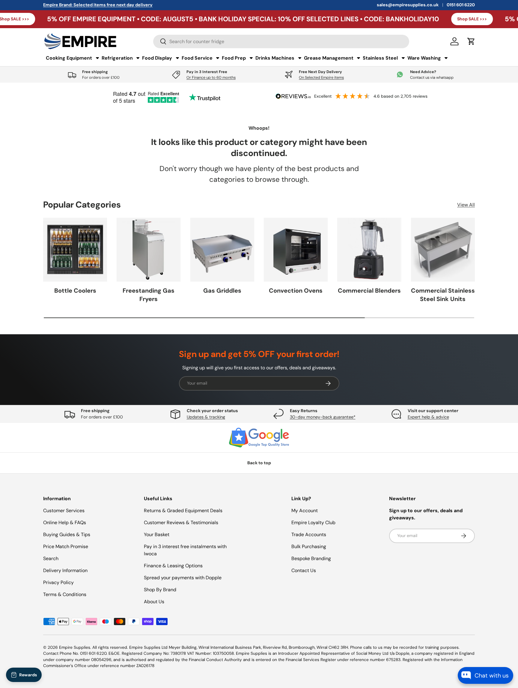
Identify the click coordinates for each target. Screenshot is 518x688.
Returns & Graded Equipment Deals (183, 510)
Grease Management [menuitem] (328, 58)
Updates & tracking (206, 417)
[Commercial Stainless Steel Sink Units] (443, 249)
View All (466, 205)
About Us (154, 601)
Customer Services (64, 510)
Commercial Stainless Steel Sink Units (443, 295)
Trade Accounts (308, 534)
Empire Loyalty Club (313, 522)
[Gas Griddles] (222, 249)
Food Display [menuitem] (157, 58)
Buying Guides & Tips (66, 534)
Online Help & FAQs (64, 522)
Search (50, 558)
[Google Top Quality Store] (259, 437)
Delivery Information (65, 570)
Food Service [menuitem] (197, 58)
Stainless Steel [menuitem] (380, 58)
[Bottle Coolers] (75, 249)
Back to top (259, 462)
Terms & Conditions (64, 594)
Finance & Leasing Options (173, 566)
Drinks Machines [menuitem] (274, 58)
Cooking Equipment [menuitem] (69, 58)
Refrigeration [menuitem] (117, 58)
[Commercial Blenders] (369, 249)
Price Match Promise (65, 546)
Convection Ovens (296, 290)
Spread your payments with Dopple (183, 577)
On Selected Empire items (321, 77)
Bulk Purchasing (308, 546)
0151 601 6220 (461, 4)
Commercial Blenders (369, 290)
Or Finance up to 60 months (211, 77)
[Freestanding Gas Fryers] (148, 249)
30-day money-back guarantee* (323, 417)
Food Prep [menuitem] (234, 58)
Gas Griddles (222, 290)
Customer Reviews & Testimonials (181, 522)
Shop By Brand (160, 589)
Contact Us (303, 570)
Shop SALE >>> (439, 19)
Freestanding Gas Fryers (148, 295)
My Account (304, 510)
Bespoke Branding (311, 558)
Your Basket (156, 534)
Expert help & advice (428, 417)
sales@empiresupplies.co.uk (408, 4)
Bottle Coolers (75, 290)
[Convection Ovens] (295, 249)
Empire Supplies (74, 647)
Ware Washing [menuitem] (424, 58)
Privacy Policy (58, 582)
